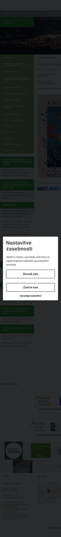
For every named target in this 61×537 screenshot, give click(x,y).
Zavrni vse (30, 287)
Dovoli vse (30, 274)
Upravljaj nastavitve (30, 295)
